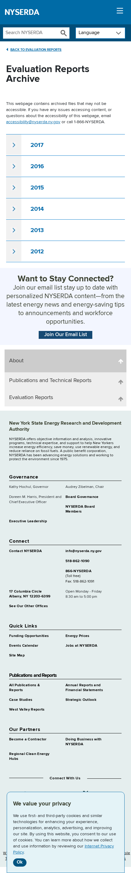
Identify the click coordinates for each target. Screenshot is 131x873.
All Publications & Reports (24, 687)
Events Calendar (23, 646)
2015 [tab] (37, 188)
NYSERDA (22, 12)
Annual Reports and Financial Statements (84, 687)
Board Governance (82, 497)
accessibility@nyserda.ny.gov (33, 122)
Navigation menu (120, 12)
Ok (20, 862)
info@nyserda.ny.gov (84, 551)
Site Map (17, 655)
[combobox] (30, 33)
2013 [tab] (37, 230)
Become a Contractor (28, 739)
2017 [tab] (37, 145)
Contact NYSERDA (25, 551)
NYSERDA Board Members (80, 509)
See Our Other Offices (28, 606)
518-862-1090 (77, 561)
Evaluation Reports (31, 397)
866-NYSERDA (78, 571)
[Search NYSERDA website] (63, 33)
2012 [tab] (37, 252)
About (16, 360)
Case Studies (20, 700)
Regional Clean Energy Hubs (29, 756)
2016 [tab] (37, 166)
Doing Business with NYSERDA (84, 742)
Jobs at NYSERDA (81, 646)
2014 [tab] (37, 209)
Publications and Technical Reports (50, 380)
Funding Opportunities (29, 636)
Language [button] (89, 32)
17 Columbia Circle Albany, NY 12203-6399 (30, 594)
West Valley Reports (27, 709)
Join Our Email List (65, 334)
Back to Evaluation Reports (36, 49)
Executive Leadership (28, 521)
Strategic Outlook (81, 700)
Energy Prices (78, 636)
